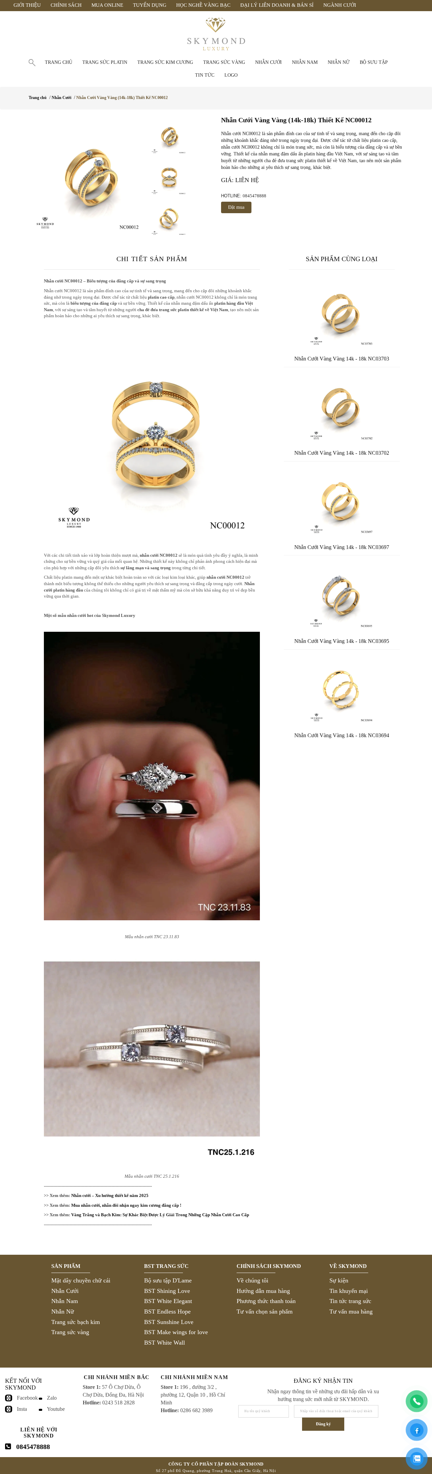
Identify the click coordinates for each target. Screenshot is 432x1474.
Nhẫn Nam (64, 1301)
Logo (231, 75)
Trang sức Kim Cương (165, 62)
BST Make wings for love (176, 1332)
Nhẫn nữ (339, 62)
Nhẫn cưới (268, 62)
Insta (22, 1409)
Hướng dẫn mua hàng (263, 1291)
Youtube (56, 1409)
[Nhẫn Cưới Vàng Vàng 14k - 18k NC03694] (342, 690)
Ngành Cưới (339, 5)
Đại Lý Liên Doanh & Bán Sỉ (277, 5)
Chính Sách (66, 5)
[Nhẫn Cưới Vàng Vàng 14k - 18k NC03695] (342, 595)
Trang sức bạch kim (75, 1322)
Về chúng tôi (252, 1280)
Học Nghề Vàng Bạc (203, 5)
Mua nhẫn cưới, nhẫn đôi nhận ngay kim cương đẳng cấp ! (126, 1205)
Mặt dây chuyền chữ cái (80, 1280)
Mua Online (107, 5)
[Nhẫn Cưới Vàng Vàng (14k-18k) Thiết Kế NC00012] (88, 175)
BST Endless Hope (167, 1311)
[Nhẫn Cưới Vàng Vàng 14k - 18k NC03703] (342, 313)
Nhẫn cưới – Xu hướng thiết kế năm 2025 (109, 1195)
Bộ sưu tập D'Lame (168, 1280)
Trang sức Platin (104, 62)
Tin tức (204, 75)
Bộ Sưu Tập (374, 62)
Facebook (27, 1398)
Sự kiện (338, 1280)
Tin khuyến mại (348, 1291)
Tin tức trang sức (350, 1301)
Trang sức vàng (224, 62)
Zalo (52, 1398)
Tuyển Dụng (149, 5)
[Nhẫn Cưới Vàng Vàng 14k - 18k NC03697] (342, 502)
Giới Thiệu (27, 5)
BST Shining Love (167, 1291)
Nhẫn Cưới (61, 97)
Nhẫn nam (305, 62)
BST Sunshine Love (168, 1322)
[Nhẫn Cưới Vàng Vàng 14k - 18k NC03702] (342, 407)
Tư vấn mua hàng (351, 1311)
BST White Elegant (168, 1301)
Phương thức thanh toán (266, 1301)
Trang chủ (58, 62)
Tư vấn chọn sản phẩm (265, 1311)
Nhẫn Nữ (62, 1311)
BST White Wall (164, 1342)
